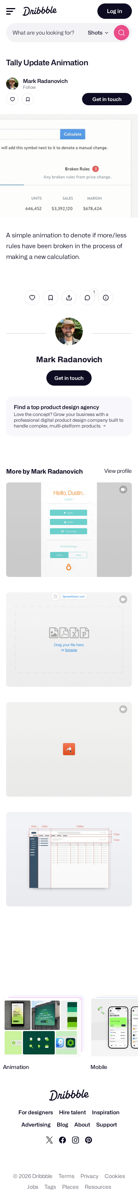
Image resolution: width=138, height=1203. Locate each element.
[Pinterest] (88, 1139)
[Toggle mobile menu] (11, 11)
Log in (114, 11)
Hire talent (72, 1112)
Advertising (36, 1124)
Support (106, 1124)
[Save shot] (27, 99)
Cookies (115, 1176)
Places (70, 1186)
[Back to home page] (40, 11)
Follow (29, 87)
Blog (62, 1124)
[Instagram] (75, 1139)
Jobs (32, 1186)
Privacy (89, 1176)
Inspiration (106, 1112)
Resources (98, 1186)
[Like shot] (12, 99)
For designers (35, 1112)
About (82, 1124)
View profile (118, 470)
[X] (49, 1139)
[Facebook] (62, 1139)
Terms (66, 1176)
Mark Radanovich (45, 81)
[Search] (121, 32)
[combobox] (45, 32)
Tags (50, 1186)
